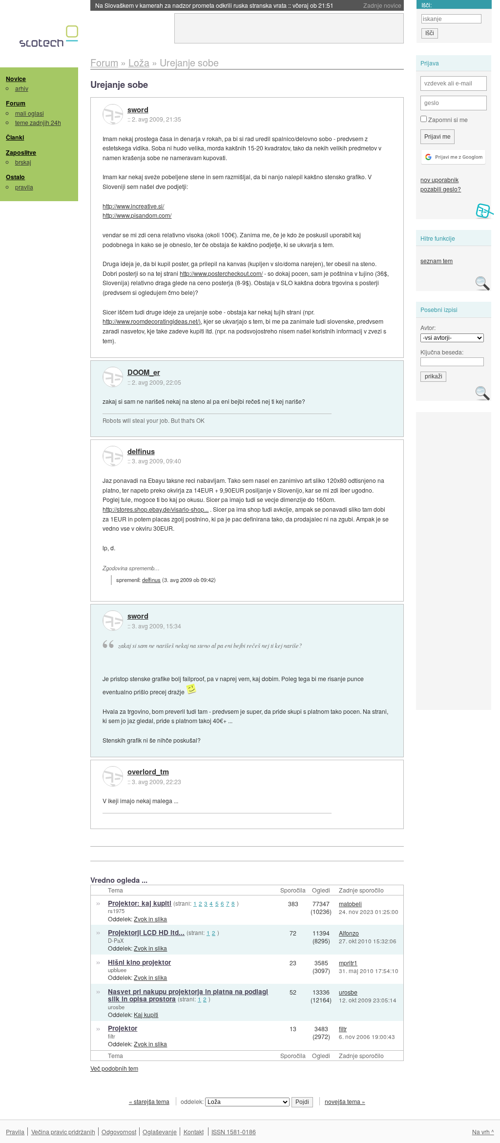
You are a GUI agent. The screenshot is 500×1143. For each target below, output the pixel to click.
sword (137, 110)
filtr (111, 1036)
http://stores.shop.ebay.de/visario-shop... (155, 509)
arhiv (21, 88)
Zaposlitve (21, 152)
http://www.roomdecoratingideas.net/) (152, 321)
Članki (15, 137)
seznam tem (436, 260)
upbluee (117, 970)
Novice (16, 78)
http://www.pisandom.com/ (137, 215)
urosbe (116, 1007)
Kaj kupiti (146, 1014)
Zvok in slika (150, 918)
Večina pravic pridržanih (63, 1131)
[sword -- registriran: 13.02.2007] (113, 114)
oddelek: (193, 1101)
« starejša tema (149, 1101)
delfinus (141, 452)
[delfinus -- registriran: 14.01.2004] (113, 456)
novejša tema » (345, 1101)
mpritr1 (348, 962)
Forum (15, 103)
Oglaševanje (160, 1131)
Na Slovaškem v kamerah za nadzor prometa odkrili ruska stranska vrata (214, 5)
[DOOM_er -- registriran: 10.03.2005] (113, 377)
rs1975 (116, 910)
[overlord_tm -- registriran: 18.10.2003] (113, 776)
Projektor (122, 1028)
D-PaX (116, 940)
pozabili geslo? (440, 189)
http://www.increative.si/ (133, 206)
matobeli (350, 903)
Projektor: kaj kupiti (139, 903)
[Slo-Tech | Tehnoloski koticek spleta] (50, 38)
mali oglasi (29, 113)
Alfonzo (349, 933)
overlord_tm (148, 772)
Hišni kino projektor (139, 962)
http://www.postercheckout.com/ (221, 273)
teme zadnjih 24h (38, 122)
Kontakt (194, 1131)
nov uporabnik (439, 179)
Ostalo (15, 176)
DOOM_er (143, 372)
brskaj (23, 162)
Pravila (15, 1131)
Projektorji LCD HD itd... (146, 932)
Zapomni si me (447, 119)
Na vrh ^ (483, 1131)
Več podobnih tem (114, 1068)
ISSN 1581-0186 (233, 1131)
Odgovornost (119, 1131)
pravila (24, 187)
